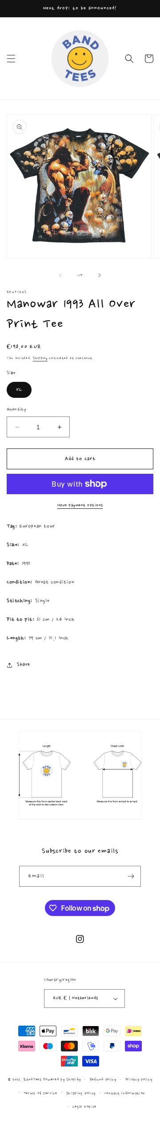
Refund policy (103, 1079)
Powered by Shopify (62, 1079)
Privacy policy (138, 1079)
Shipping (40, 358)
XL (19, 390)
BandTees (33, 1079)
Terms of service (40, 1093)
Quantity (16, 409)
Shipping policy (81, 1093)
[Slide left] (60, 275)
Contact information (124, 1093)
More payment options (80, 505)
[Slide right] (99, 275)
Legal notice (84, 1106)
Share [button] (23, 665)
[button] (11, 58)
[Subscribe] (130, 876)
